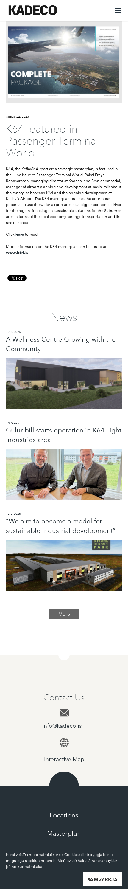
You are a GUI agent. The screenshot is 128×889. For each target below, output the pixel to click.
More (64, 614)
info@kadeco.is (64, 725)
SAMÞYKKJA (102, 879)
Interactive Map (64, 759)
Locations (64, 815)
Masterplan (64, 833)
